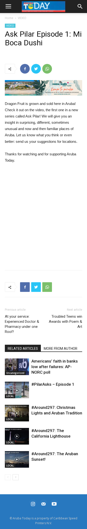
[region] (43, 88)
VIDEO (22, 18)
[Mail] (43, 503)
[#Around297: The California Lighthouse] (17, 436)
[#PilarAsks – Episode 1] (17, 390)
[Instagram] (32, 503)
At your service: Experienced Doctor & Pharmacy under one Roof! (22, 324)
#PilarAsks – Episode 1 (52, 384)
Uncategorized (15, 373)
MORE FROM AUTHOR (60, 348)
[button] (43, 88)
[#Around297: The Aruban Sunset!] (17, 459)
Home (9, 18)
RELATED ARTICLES (23, 348)
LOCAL (10, 396)
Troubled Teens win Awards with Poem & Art (65, 321)
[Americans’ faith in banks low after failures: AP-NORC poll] (17, 366)
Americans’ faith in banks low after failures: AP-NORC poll (54, 367)
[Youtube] (54, 503)
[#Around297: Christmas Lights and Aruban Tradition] (17, 413)
